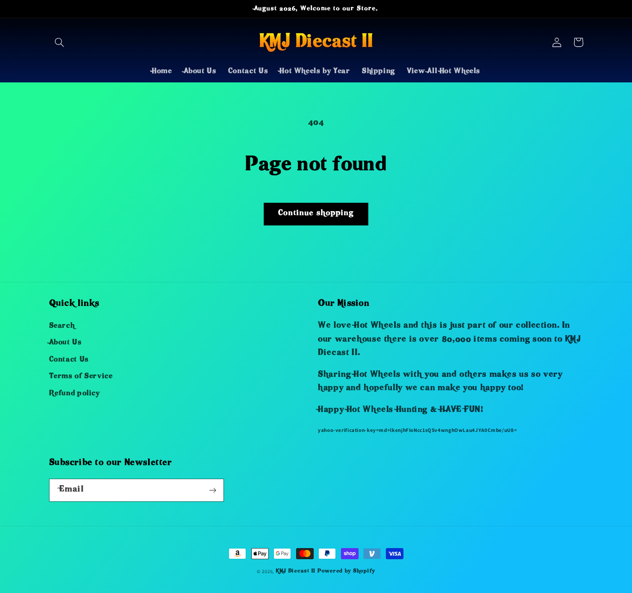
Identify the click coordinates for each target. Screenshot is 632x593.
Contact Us (69, 360)
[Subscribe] (212, 490)
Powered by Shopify (346, 571)
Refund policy (74, 394)
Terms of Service (81, 377)
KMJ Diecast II (296, 571)
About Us (65, 343)
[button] (59, 42)
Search (62, 326)
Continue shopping (316, 213)
